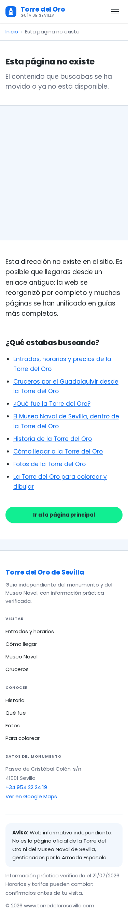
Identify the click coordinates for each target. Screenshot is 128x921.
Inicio (11, 31)
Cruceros (17, 669)
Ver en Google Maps (31, 796)
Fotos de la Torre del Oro (49, 464)
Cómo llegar (21, 644)
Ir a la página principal (64, 514)
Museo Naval (21, 656)
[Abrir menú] (115, 11)
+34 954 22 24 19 (26, 787)
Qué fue (15, 712)
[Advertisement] (64, 173)
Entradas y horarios (29, 631)
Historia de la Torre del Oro (52, 439)
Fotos (12, 725)
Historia (15, 700)
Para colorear (22, 738)
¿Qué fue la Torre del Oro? (51, 404)
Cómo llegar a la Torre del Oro (58, 451)
